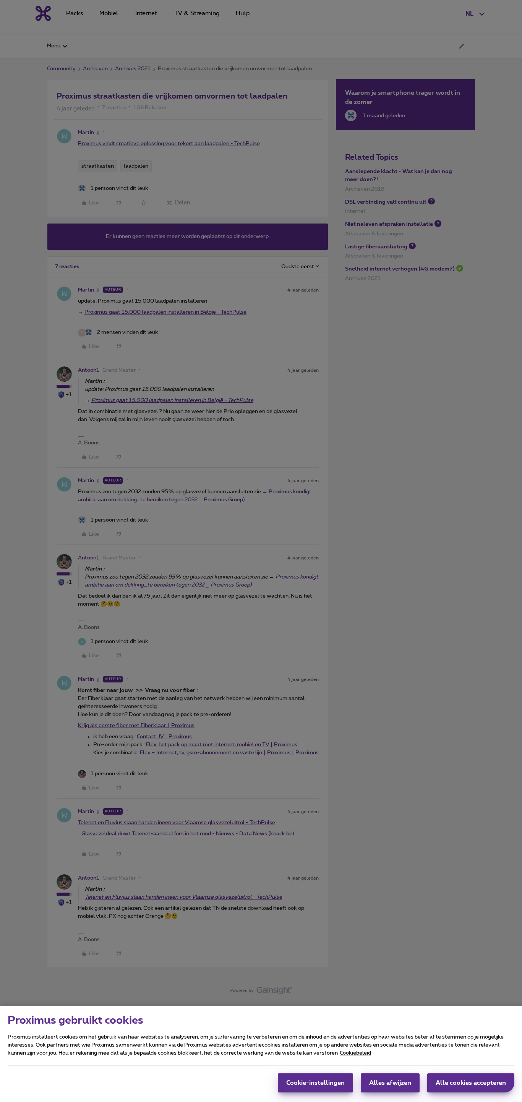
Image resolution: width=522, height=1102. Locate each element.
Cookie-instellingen (315, 1083)
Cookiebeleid (355, 1053)
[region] (261, 1054)
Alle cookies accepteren (471, 1083)
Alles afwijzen (390, 1083)
